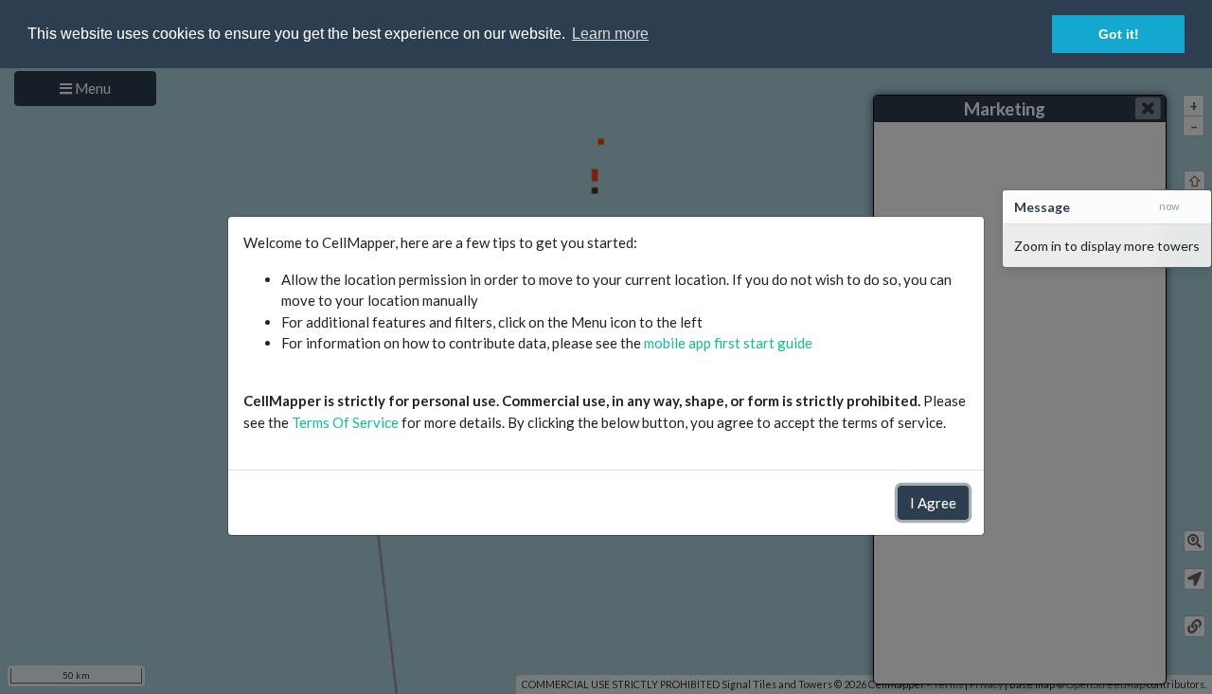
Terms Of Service (345, 422)
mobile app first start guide (728, 342)
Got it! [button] (1118, 34)
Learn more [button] (610, 34)
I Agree (933, 502)
